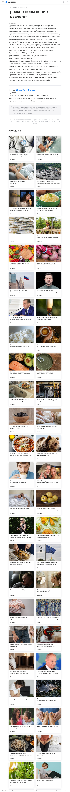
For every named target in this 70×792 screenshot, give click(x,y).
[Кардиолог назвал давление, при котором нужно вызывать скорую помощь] (48, 148)
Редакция (32, 790)
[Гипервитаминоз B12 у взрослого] (21, 584)
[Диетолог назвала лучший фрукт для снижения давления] (21, 775)
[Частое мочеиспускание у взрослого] (48, 747)
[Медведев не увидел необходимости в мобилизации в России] (21, 312)
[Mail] (6, 2)
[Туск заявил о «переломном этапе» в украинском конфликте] (48, 666)
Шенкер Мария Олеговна (25, 90)
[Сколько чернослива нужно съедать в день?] (21, 420)
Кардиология (23, 7)
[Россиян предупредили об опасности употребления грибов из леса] (21, 747)
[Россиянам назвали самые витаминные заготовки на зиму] (48, 502)
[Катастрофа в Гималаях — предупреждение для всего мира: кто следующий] (48, 175)
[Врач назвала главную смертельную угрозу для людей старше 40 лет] (21, 366)
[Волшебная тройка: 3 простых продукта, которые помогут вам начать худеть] (21, 448)
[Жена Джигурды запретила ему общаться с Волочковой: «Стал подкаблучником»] (48, 475)
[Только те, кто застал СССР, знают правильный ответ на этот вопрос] (48, 611)
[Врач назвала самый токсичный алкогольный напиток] (48, 312)
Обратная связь (60, 790)
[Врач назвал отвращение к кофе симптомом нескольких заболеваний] (21, 475)
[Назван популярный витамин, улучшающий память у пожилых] (48, 230)
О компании (8, 790)
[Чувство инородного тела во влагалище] (48, 420)
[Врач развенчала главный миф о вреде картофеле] (21, 557)
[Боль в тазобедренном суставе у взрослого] (21, 638)
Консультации (13, 7)
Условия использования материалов (45, 790)
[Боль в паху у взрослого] (48, 775)
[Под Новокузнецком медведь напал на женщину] (48, 448)
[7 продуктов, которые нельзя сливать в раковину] (21, 393)
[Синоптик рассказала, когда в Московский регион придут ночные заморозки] (48, 693)
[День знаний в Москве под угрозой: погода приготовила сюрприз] (21, 529)
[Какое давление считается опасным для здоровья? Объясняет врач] (21, 148)
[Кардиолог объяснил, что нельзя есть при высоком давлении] (48, 339)
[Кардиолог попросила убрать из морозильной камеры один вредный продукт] (21, 203)
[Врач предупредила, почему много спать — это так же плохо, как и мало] (21, 502)
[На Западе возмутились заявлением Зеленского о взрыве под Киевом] (48, 284)
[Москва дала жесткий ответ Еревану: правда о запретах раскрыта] (21, 284)
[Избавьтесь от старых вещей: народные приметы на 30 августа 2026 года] (48, 393)
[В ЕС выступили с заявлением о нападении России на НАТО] (48, 557)
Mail (3, 790)
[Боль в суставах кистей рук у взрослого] (21, 611)
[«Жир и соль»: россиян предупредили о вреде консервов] (48, 366)
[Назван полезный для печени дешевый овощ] (21, 257)
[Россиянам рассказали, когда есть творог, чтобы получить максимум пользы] (21, 339)
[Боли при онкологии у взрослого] (21, 693)
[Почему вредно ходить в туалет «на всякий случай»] (48, 584)
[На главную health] (11, 2)
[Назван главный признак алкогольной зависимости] (48, 638)
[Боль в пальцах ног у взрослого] (48, 720)
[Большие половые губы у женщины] (21, 175)
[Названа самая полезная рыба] (21, 230)
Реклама (14, 790)
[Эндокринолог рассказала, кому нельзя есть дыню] (48, 529)
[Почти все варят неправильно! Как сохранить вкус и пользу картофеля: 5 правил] (48, 203)
